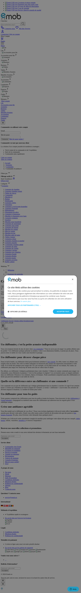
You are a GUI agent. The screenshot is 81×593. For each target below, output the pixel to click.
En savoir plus (26, 301)
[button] (40, 305)
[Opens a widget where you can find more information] (73, 589)
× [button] (72, 279)
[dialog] (40, 296)
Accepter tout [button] (63, 312)
